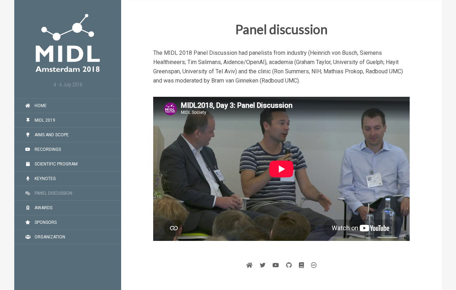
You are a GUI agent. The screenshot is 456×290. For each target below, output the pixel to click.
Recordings (47, 149)
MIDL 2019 (44, 120)
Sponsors (45, 222)
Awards (42, 207)
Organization (49, 236)
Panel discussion (52, 193)
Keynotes (44, 178)
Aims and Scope (51, 134)
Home (40, 105)
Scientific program (55, 164)
